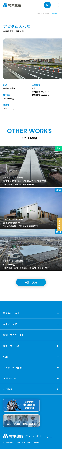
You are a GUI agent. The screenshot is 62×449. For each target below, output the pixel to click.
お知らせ (7, 389)
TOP (38, 13)
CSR (5, 356)
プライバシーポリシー (34, 436)
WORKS (46, 13)
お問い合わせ (10, 378)
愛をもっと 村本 (11, 313)
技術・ (11, 345)
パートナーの (13, 367)
